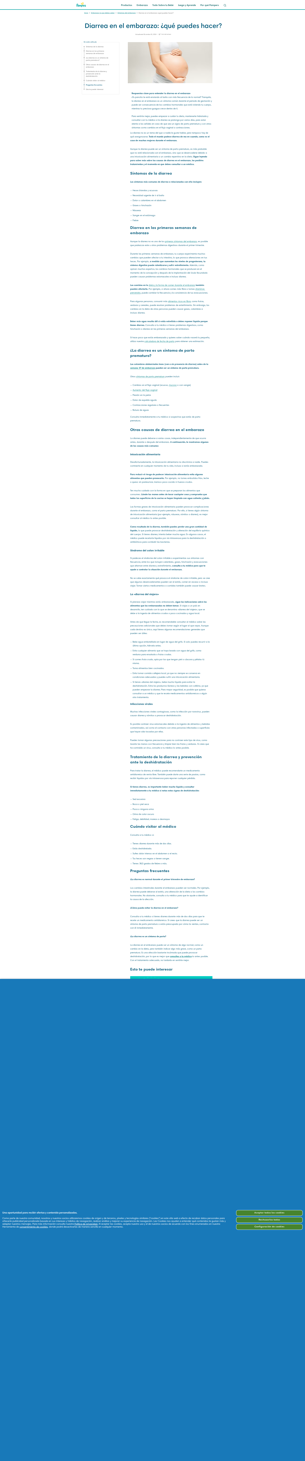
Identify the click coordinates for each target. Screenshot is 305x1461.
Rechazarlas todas (269, 1220)
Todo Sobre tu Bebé (162, 5)
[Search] (225, 5)
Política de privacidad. (86, 1224)
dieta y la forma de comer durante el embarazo (172, 285)
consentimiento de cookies (34, 1227)
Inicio (86, 13)
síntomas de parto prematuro (150, 377)
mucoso (173, 385)
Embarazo (142, 5)
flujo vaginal (167, 128)
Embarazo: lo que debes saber (103, 13)
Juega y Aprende (187, 5)
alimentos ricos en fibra (179, 302)
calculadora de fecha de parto (159, 341)
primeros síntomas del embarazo (181, 242)
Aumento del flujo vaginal (145, 390)
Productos (126, 5)
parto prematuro (192, 124)
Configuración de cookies (269, 1227)
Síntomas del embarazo (126, 13)
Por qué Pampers (209, 5)
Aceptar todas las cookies (269, 1213)
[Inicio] (81, 4)
